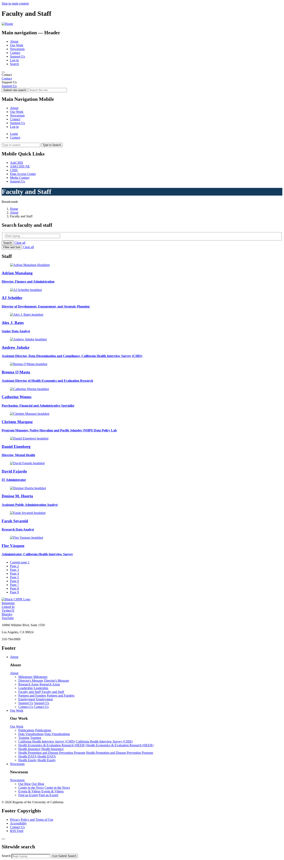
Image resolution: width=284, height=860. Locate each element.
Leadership (25, 688)
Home (14, 209)
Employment (26, 699)
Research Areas (28, 684)
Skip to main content (15, 3)
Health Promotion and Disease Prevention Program (51, 752)
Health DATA (27, 756)
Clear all (19, 242)
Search (14, 64)
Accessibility (18, 823)
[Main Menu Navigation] (3, 72)
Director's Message (30, 680)
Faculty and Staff (29, 692)
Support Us (17, 56)
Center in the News (31, 787)
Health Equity (27, 760)
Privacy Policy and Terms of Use (31, 819)
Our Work (16, 45)
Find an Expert (28, 795)
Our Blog (24, 784)
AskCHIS (16, 162)
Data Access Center (23, 174)
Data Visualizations (31, 734)
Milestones (25, 677)
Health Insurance (29, 749)
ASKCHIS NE (20, 166)
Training (23, 737)
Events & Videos (29, 791)
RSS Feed (16, 831)
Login (14, 134)
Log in (14, 60)
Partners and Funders (32, 695)
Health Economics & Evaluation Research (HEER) (51, 745)
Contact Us (25, 706)
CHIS (14, 170)
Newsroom (17, 49)
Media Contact (19, 177)
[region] (142, 76)
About (14, 41)
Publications (26, 730)
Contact (15, 52)
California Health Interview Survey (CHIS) (46, 741)
